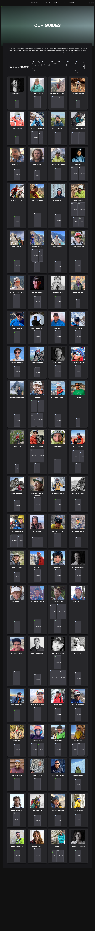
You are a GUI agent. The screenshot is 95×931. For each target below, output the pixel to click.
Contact (71, 2)
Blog (65, 2)
